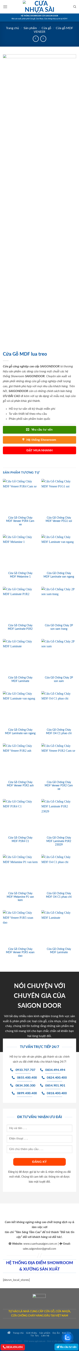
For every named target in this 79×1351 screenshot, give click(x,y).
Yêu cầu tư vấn (68, 1347)
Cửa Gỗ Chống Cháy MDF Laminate (20, 679)
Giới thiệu (31, 1333)
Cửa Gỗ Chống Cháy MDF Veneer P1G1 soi (59, 519)
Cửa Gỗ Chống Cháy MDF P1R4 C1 (20, 839)
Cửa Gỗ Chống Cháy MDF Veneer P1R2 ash (20, 784)
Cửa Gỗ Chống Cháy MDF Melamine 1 (20, 575)
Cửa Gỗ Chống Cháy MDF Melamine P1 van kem (20, 897)
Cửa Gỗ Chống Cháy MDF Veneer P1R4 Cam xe (20, 521)
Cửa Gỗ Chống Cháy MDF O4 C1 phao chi (59, 732)
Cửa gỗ (46, 28)
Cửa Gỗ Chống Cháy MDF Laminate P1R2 (20, 627)
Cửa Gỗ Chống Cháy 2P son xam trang (59, 627)
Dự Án (56, 1333)
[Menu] (5, 6)
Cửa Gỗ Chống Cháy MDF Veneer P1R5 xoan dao (20, 952)
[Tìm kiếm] (74, 6)
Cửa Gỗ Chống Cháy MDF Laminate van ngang (59, 575)
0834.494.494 (14, 1347)
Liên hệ (45, 1336)
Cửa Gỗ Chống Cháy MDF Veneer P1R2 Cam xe (59, 785)
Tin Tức (34, 1336)
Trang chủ (12, 28)
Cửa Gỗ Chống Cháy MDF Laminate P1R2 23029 (58, 841)
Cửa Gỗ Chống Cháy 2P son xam (59, 679)
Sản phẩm (30, 28)
